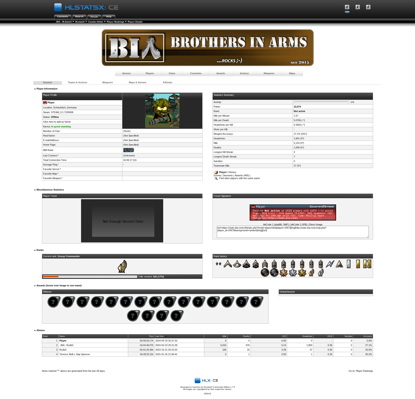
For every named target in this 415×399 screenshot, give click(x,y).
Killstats (167, 82)
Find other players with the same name (239, 178)
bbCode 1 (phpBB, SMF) (276, 224)
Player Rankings (115, 22)
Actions (244, 73)
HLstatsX (80, 22)
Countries (195, 73)
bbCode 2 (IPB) (299, 224)
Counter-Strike (95, 22)
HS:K (329, 336)
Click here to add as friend (56, 121)
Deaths (246, 336)
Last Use (159, 336)
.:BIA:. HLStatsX (63, 22)
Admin (207, 394)
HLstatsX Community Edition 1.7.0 (219, 387)
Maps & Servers (137, 82)
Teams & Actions (77, 82)
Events (217, 175)
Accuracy (368, 336)
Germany (72, 107)
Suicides (348, 336)
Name (62, 336)
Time (151, 336)
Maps (292, 73)
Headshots (307, 336)
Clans (172, 73)
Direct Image (315, 224)
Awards (220, 73)
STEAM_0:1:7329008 (62, 112)
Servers (126, 73)
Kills (224, 336)
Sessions (228, 175)
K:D (284, 336)
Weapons (269, 73)
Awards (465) (242, 175)
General (47, 82)
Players (150, 73)
